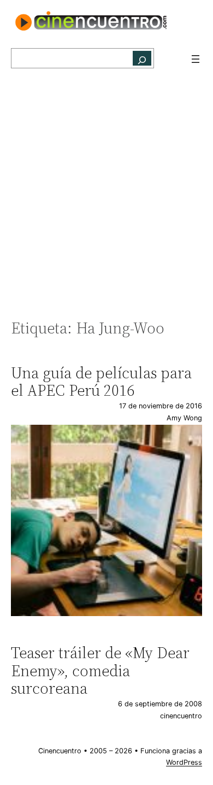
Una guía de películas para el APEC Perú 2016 (101, 381)
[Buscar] (142, 58)
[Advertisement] (106, 199)
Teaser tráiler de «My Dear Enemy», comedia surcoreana (100, 670)
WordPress (184, 762)
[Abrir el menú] (195, 59)
